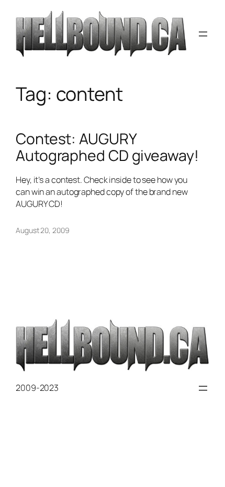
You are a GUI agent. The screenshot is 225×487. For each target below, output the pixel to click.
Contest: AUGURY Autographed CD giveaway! (107, 147)
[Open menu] (203, 34)
